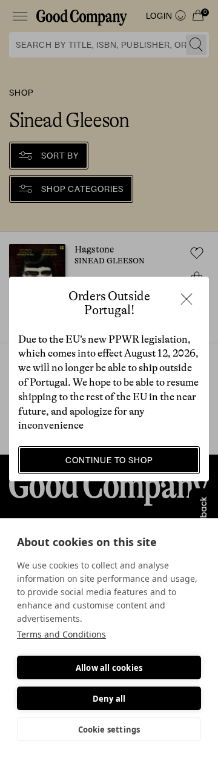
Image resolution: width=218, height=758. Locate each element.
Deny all (109, 698)
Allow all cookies (109, 667)
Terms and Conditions (61, 634)
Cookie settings (109, 729)
